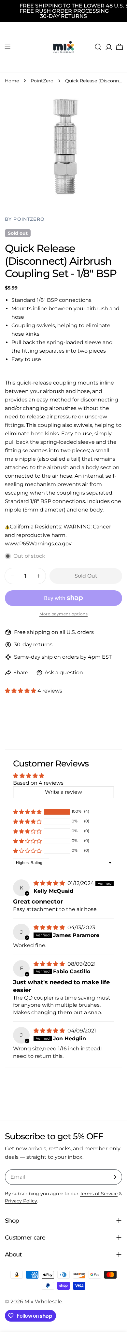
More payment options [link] (63, 613)
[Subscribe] (114, 1177)
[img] (50, 883)
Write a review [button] (63, 792)
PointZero (42, 81)
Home (12, 81)
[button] (21, 691)
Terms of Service (99, 1194)
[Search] (98, 46)
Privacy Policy (21, 1201)
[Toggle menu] (7, 46)
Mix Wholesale (43, 1301)
